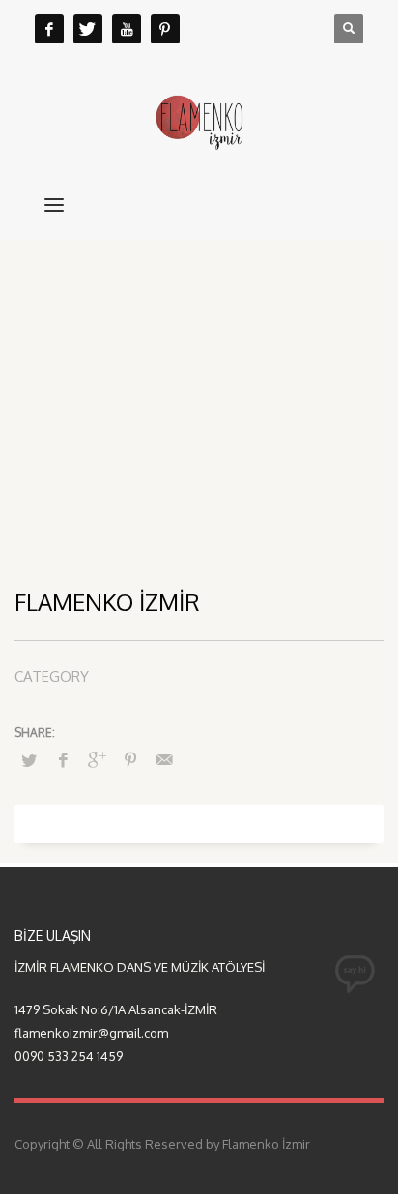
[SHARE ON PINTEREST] (130, 759)
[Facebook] (49, 28)
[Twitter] (87, 28)
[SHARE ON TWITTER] (28, 760)
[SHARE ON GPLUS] (96, 759)
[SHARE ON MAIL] (164, 759)
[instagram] (165, 28)
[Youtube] (126, 28)
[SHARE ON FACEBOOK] (62, 759)
